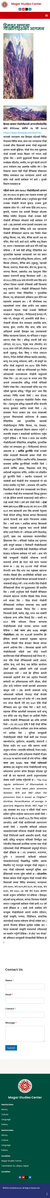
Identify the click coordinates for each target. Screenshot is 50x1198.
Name (9, 980)
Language (6, 1119)
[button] (46, 15)
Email (9, 994)
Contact (10, 1008)
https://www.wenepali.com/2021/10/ (22, 133)
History (4, 1109)
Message (11, 1023)
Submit (11, 1047)
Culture (4, 1114)
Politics (4, 1124)
